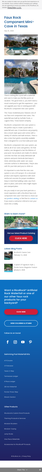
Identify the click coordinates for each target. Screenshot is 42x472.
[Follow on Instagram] (15, 342)
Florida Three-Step (11, 392)
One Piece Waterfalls (12, 439)
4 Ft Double (8, 361)
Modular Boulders (10, 424)
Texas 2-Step (9, 371)
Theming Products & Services (15, 418)
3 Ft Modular (8, 366)
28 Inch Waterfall (10, 387)
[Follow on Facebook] (7, 342)
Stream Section (10, 397)
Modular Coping (10, 429)
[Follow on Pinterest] (30, 342)
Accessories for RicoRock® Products (17, 444)
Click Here (21, 312)
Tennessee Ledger (11, 376)
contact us (34, 198)
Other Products (11, 407)
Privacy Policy (26, 456)
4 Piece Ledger (9, 381)
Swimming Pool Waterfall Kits (17, 354)
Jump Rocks (8, 434)
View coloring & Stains (21, 323)
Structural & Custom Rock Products (17, 413)
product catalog (13, 198)
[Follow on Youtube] (22, 342)
